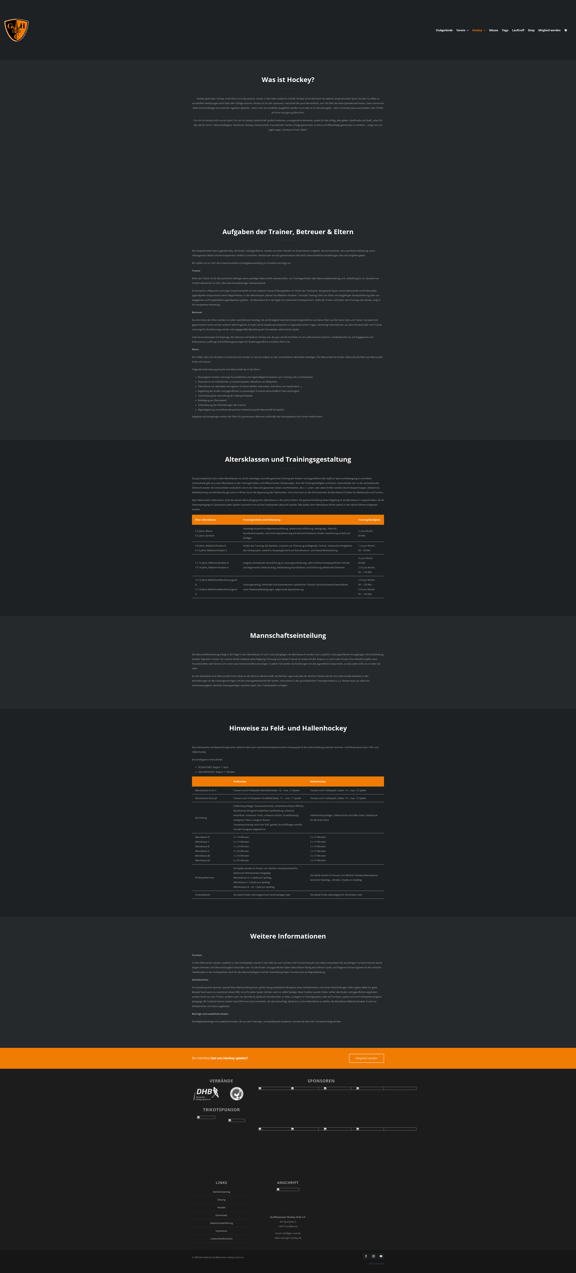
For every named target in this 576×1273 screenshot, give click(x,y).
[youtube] (381, 1256)
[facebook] (366, 1256)
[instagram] (373, 1256)
